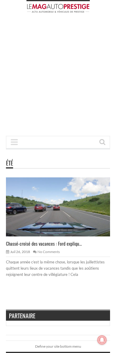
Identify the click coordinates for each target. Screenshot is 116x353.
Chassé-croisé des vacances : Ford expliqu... (44, 243)
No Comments (48, 251)
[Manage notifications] (102, 340)
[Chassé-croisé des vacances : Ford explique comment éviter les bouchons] (62, 206)
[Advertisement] (58, 76)
